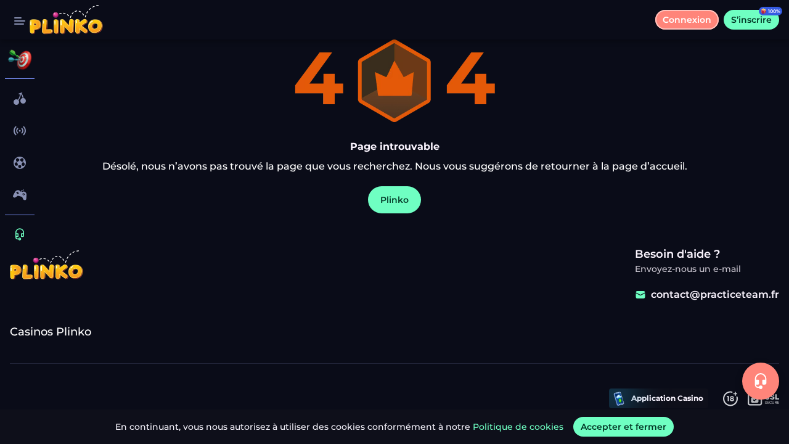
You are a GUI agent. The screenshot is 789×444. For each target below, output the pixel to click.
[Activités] (20, 59)
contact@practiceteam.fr (715, 294)
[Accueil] (66, 19)
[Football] (20, 163)
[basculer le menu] (19, 19)
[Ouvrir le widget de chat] (760, 381)
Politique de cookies (518, 426)
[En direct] (20, 131)
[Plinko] (20, 98)
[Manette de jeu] (20, 195)
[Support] (20, 234)
